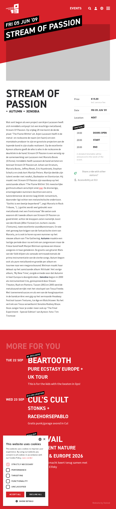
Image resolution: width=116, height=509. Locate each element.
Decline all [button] (35, 494)
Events (76, 8)
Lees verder (27, 458)
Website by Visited (101, 502)
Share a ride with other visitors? (94, 173)
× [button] (44, 439)
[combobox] (40, 439)
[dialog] (25, 471)
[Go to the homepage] (17, 8)
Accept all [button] (15, 494)
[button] (25, 501)
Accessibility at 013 (87, 179)
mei (41, 187)
